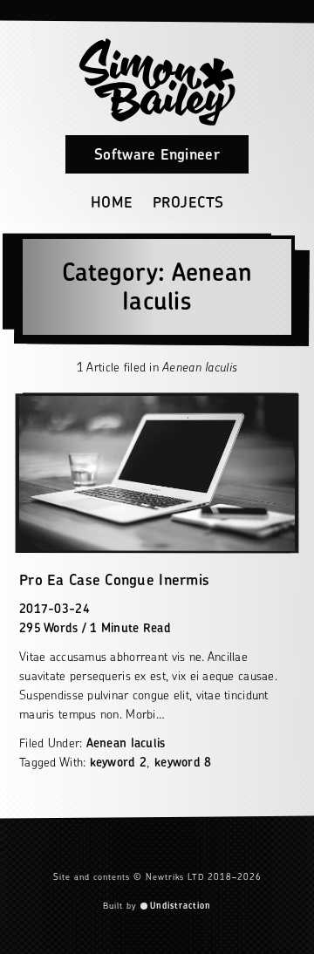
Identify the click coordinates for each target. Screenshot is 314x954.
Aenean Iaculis (126, 742)
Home (112, 202)
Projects (188, 202)
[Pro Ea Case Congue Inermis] (157, 473)
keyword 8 (183, 761)
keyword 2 (118, 761)
